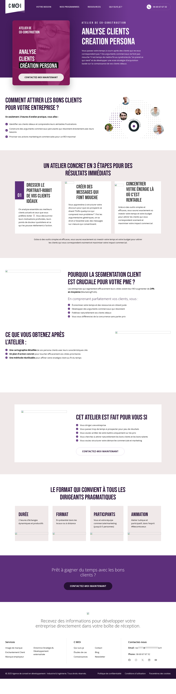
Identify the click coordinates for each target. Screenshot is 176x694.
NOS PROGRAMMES (69, 6)
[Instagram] (136, 660)
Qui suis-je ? (115, 6)
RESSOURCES (94, 6)
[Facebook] (129, 660)
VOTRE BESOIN (43, 6)
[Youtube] (156, 660)
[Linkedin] (149, 660)
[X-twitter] (142, 660)
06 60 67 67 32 (143, 654)
